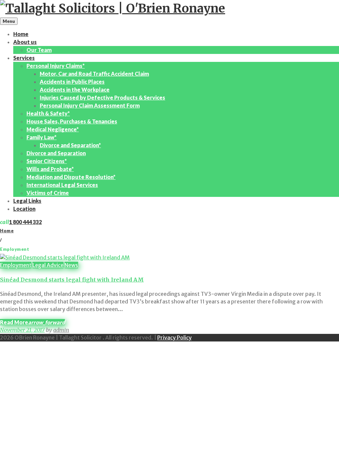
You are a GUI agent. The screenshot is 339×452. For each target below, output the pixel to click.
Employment (15, 265)
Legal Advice (48, 265)
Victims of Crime (47, 193)
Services (24, 58)
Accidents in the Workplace (75, 89)
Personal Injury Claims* (55, 66)
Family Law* (41, 137)
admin (61, 330)
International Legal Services (62, 185)
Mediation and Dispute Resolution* (71, 177)
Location (24, 208)
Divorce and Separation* (70, 145)
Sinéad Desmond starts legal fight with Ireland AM (72, 279)
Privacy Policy (174, 337)
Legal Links (27, 201)
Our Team (39, 50)
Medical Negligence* (52, 129)
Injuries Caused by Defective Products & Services (102, 97)
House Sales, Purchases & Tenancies (71, 121)
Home (20, 34)
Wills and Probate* (50, 169)
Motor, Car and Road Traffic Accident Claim (94, 73)
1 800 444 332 (25, 222)
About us (25, 42)
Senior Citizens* (46, 161)
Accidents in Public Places (72, 81)
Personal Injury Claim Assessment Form (90, 105)
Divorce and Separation (56, 153)
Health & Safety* (48, 113)
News (71, 265)
